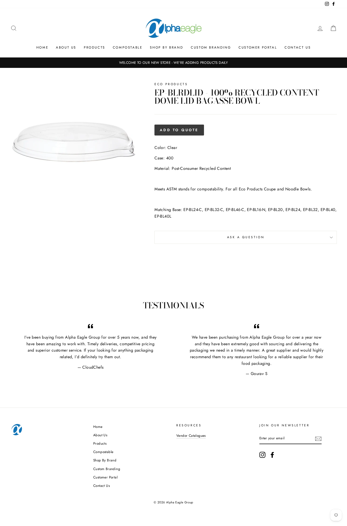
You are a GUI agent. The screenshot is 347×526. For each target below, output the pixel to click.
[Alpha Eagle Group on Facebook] (272, 455)
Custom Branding (211, 47)
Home (42, 47)
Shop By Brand (166, 47)
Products (94, 47)
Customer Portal (258, 47)
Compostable (128, 47)
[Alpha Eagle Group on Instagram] (262, 455)
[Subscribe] (318, 438)
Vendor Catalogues (191, 435)
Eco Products (171, 84)
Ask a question (245, 237)
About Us (66, 47)
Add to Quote (179, 129)
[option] (173, 63)
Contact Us (298, 47)
